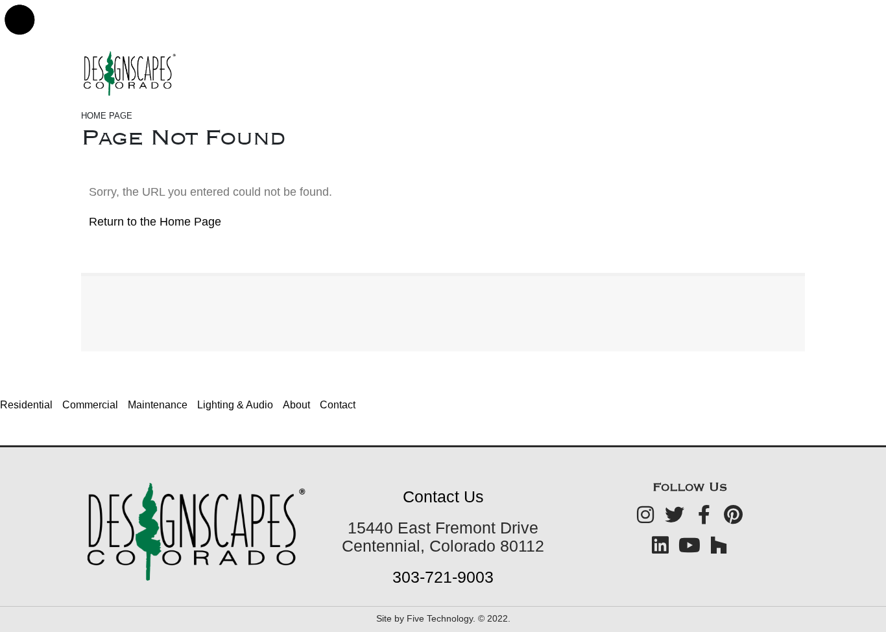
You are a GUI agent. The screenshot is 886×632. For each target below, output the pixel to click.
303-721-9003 (443, 577)
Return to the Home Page (155, 221)
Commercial (90, 404)
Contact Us (443, 496)
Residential (26, 404)
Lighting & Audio (235, 404)
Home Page (106, 116)
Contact (337, 404)
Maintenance (157, 404)
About (296, 404)
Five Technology (440, 618)
